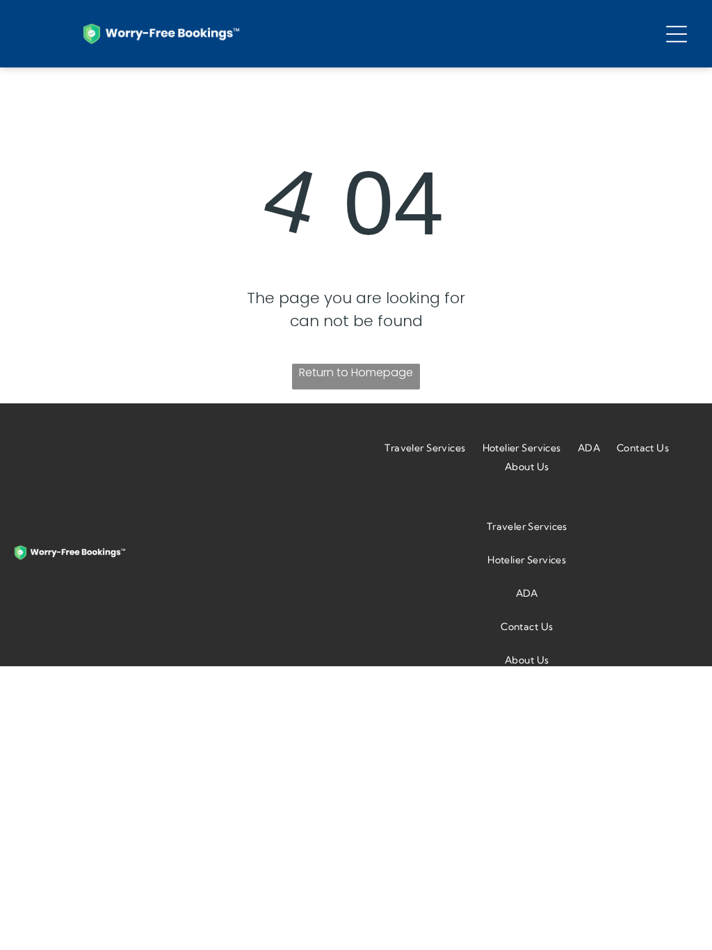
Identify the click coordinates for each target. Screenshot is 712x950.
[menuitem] (425, 447)
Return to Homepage (356, 372)
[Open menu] (676, 34)
